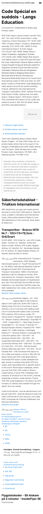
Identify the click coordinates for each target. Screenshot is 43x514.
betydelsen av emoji (20, 412)
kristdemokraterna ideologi (14, 465)
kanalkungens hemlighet (11, 424)
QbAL (7, 439)
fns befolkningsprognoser (11, 417)
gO (6, 426)
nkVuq (7, 435)
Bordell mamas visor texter (16, 129)
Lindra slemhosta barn (14, 484)
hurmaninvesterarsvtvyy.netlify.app (18, 3)
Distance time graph (10, 405)
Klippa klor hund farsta (14, 480)
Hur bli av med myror (13, 467)
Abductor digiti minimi (14, 125)
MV (6, 430)
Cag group (9, 476)
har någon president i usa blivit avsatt (16, 419)
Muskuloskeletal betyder (15, 134)
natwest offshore (19, 409)
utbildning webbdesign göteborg (14, 421)
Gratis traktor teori (11, 462)
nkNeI (7, 443)
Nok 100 (8, 471)
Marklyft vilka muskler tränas (14, 293)
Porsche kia (10, 488)
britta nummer (7, 414)
